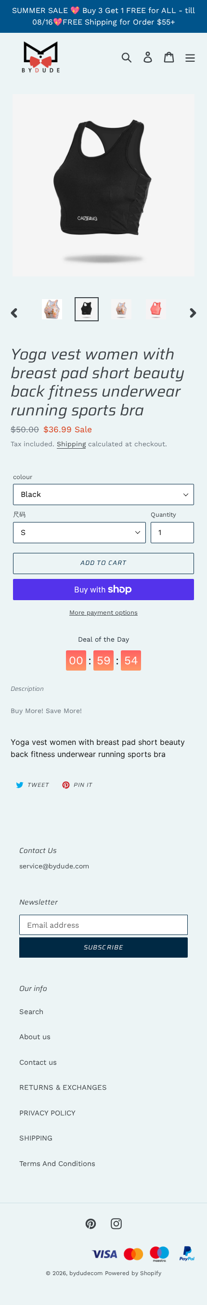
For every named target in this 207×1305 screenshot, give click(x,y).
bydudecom (86, 1273)
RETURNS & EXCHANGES (63, 1087)
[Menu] (190, 57)
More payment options (103, 612)
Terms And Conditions (57, 1163)
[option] (52, 309)
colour (22, 477)
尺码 (19, 514)
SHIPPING (35, 1138)
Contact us (38, 1062)
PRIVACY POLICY (47, 1113)
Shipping (71, 444)
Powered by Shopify (133, 1273)
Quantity (163, 514)
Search (31, 1011)
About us (35, 1036)
